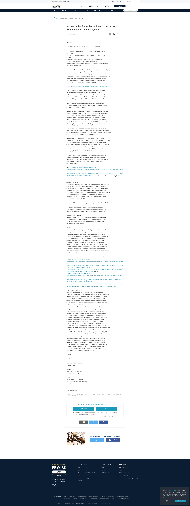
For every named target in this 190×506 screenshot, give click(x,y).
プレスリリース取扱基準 (92, 503)
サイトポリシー (57, 503)
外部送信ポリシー (80, 503)
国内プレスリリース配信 (83, 467)
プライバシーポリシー (174, 490)
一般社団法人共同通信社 (69, 496)
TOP (57, 18)
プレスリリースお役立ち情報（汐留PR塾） (87, 472)
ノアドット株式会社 (92, 498)
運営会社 (102, 503)
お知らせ (104, 467)
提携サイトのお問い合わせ (124, 472)
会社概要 (104, 470)
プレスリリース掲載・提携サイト (85, 478)
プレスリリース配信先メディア (84, 475)
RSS (109, 503)
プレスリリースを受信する (103, 6)
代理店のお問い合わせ (123, 470)
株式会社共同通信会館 (94, 496)
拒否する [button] (168, 501)
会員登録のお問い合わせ (124, 467)
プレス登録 (84, 408)
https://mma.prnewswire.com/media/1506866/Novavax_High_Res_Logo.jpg (90, 86)
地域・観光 (64, 10)
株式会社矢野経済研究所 (123, 498)
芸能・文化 (97, 10)
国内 (116, 1)
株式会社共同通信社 (81, 496)
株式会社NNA (67, 498)
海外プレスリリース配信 (83, 470)
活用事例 (80, 480)
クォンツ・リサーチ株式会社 (79, 498)
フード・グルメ (109, 10)
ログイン (132, 6)
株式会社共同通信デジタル (107, 496)
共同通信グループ (105, 472)
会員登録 (119, 6)
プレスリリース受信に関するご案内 (109, 416)
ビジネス (54, 10)
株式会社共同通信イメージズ (122, 496)
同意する (180, 500)
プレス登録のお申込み (123, 475)
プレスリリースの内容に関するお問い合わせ (128, 478)
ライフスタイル (85, 10)
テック (74, 10)
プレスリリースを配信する (87, 6)
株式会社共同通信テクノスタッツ (107, 498)
